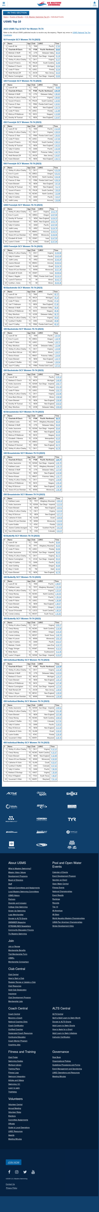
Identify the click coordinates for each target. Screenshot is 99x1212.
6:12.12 (54, 749)
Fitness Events (58, 887)
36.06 (58, 549)
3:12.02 (59, 504)
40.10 (56, 324)
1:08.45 (57, 94)
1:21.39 (58, 587)
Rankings (56, 899)
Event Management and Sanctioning (67, 1068)
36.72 (58, 556)
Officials (11, 1123)
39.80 (56, 321)
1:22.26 (58, 670)
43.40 (58, 442)
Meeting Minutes (59, 1076)
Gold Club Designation (17, 989)
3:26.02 (58, 731)
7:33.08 (57, 200)
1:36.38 (58, 486)
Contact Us (10, 1184)
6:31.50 (57, 170)
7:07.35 (57, 184)
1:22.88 (57, 346)
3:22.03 (59, 511)
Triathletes (12, 1091)
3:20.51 (59, 508)
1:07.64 (57, 336)
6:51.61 (57, 174)
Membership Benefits (16, 950)
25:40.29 (58, 260)
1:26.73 (58, 466)
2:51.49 (58, 711)
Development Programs (18, 876)
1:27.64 (58, 470)
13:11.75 (54, 212)
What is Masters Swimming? (19, 868)
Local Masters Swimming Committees (23, 891)
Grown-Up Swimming (16, 910)
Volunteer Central (15, 1104)
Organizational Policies (61, 1061)
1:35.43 (58, 483)
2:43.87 (57, 155)
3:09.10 (59, 501)
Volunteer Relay (14, 1112)
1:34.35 (58, 594)
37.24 (56, 301)
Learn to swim (14, 1088)
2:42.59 (57, 149)
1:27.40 (58, 683)
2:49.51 (58, 708)
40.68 (58, 566)
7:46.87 (54, 776)
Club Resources (14, 986)
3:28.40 (58, 734)
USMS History (14, 895)
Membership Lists (15, 1001)
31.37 (58, 60)
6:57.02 (54, 766)
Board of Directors (15, 880)
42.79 (58, 572)
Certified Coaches (15, 1029)
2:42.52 (57, 146)
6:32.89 (54, 756)
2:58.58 (58, 397)
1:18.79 (57, 339)
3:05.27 (58, 625)
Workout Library (14, 1065)
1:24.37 (57, 352)
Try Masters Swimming (17, 933)
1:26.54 (57, 362)
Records (55, 903)
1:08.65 (57, 98)
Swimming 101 (14, 1084)
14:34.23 (54, 218)
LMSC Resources (15, 1131)
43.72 (58, 445)
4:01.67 (58, 642)
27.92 (58, 46)
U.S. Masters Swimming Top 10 (37, 17)
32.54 (58, 70)
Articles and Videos (16, 1080)
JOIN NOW (13, 1162)
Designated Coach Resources (20, 1033)
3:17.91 (58, 721)
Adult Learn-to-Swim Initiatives (64, 1033)
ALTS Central (57, 1014)
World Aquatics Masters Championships (68, 918)
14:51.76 (54, 222)
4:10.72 (58, 645)
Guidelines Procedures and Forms (66, 1065)
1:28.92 (58, 690)
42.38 (58, 432)
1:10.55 (57, 101)
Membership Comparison (18, 961)
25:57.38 (58, 270)
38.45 (56, 308)
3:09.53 (58, 718)
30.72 (56, 294)
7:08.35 (54, 769)
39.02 (56, 318)
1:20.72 (57, 342)
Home (5, 17)
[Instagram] (16, 1172)
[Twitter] (25, 1172)
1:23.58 (57, 349)
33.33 (58, 73)
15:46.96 (54, 235)
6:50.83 (54, 759)
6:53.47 (54, 763)
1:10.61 (57, 104)
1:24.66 (57, 356)
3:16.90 (58, 629)
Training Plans (14, 1068)
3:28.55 (59, 518)
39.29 (58, 422)
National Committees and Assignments (24, 887)
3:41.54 (59, 528)
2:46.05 (58, 380)
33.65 (58, 76)
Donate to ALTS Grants (17, 918)
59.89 (58, 88)
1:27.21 (57, 366)
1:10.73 (57, 108)
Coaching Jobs (14, 1044)
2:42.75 (57, 152)
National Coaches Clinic (18, 1021)
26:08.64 (58, 273)
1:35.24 (58, 597)
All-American (57, 910)
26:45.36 (58, 283)
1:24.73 (57, 359)
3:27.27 (59, 514)
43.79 (58, 448)
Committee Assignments (18, 1119)
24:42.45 (58, 256)
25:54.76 (58, 266)
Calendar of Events (60, 872)
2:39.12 (57, 142)
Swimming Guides (15, 1061)
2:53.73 (58, 390)
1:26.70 (58, 463)
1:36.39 (58, 490)
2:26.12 (58, 377)
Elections (12, 1116)
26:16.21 (58, 276)
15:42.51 (54, 232)
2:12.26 (57, 129)
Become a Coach (15, 1017)
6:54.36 (57, 177)
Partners (11, 899)
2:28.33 (57, 132)
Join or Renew (14, 946)
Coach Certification (16, 1025)
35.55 (58, 546)
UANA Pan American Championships (67, 922)
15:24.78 (54, 228)
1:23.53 (58, 673)
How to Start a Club (16, 978)
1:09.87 (58, 584)
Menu (3, 5)
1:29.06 (58, 696)
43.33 (58, 438)
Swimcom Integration (16, 1076)
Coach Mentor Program (17, 1041)
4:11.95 (58, 652)
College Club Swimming (18, 907)
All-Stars (55, 914)
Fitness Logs (13, 1072)
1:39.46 (58, 607)
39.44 (58, 428)
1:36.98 (58, 601)
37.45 (56, 304)
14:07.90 (54, 215)
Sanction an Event (59, 880)
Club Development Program (19, 997)
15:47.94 (54, 242)
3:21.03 (58, 728)
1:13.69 (57, 114)
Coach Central (14, 1014)
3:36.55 (59, 524)
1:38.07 (58, 604)
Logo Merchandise (15, 914)
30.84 (58, 542)
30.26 (58, 53)
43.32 (58, 435)
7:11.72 (57, 187)
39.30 (58, 425)
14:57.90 (54, 225)
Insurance (12, 993)
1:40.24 (58, 611)
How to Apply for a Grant (62, 1029)
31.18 (58, 56)
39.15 (58, 559)
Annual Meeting (14, 1108)
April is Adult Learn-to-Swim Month (66, 1017)
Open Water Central (60, 883)
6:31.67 (54, 753)
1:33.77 (58, 476)
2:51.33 (58, 387)
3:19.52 (58, 725)
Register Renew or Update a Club (22, 982)
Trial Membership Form (17, 954)
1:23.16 (58, 591)
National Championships (62, 891)
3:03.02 (58, 404)
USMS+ (11, 958)
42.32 (58, 569)
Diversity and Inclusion (17, 903)
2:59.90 (58, 400)
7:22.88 (57, 194)
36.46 (58, 552)
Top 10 (55, 906)
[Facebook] (9, 1172)
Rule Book (56, 1057)
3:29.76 (58, 738)
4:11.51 (58, 649)
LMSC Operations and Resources (66, 1072)
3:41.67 (59, 531)
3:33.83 (59, 521)
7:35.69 (54, 772)
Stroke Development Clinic (63, 926)
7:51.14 (54, 779)
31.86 (58, 63)
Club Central (13, 974)
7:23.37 (57, 197)
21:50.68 (58, 253)
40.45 (58, 562)
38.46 (56, 311)
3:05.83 (58, 407)
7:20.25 (57, 190)
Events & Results (16, 17)
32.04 (58, 66)
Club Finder (13, 1057)
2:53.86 (58, 394)
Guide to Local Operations (19, 1127)
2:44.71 (57, 159)
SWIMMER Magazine (17, 922)
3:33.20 (58, 632)
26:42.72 (58, 280)
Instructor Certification (61, 1037)
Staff (10, 884)
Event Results (58, 895)
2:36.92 (57, 136)
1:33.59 (58, 473)
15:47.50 (54, 238)
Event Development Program (64, 876)
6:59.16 (57, 180)
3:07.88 (58, 715)
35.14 (56, 298)
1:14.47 (57, 117)
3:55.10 (58, 639)
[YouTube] (33, 1172)
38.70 (56, 314)
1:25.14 (58, 680)
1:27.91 (58, 687)
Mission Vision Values (17, 872)
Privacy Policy (11, 1188)
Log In (94, 5)
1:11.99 (57, 111)
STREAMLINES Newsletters (19, 926)
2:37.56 (57, 139)
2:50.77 (58, 384)
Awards (11, 1135)
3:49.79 (58, 635)
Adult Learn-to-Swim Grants (63, 1025)
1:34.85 (58, 480)
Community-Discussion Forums (21, 930)
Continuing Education (17, 1037)
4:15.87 (58, 655)
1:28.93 (58, 693)
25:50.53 (58, 263)
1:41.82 (58, 614)
